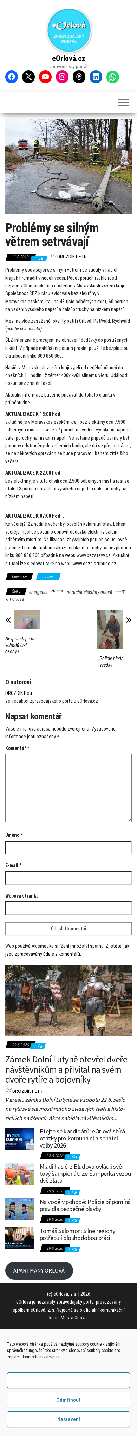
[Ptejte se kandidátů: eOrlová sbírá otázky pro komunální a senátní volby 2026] (19, 1138)
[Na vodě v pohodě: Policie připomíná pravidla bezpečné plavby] (19, 1208)
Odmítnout (68, 1400)
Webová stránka (22, 896)
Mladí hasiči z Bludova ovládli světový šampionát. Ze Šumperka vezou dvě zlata (85, 1173)
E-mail (13, 865)
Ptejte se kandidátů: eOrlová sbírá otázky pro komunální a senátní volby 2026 (82, 1138)
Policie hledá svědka (111, 662)
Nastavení (68, 1419)
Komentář (17, 748)
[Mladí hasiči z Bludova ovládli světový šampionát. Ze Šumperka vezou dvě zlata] (19, 1173)
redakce (48, 576)
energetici (38, 592)
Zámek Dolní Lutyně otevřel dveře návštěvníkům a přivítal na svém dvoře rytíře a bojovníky (66, 1069)
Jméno (14, 835)
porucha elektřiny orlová (89, 592)
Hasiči (57, 591)
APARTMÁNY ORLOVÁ (39, 1270)
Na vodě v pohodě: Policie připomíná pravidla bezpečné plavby (85, 1205)
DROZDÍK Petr (72, 257)
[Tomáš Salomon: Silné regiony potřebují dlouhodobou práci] (19, 1237)
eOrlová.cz (68, 58)
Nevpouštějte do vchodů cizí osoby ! (20, 645)
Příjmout (68, 1380)
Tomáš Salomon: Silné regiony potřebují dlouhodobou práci (77, 1234)
